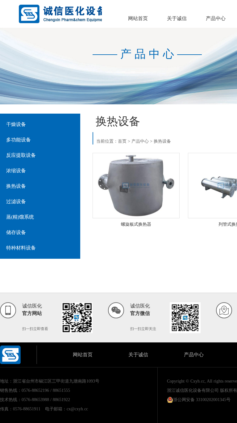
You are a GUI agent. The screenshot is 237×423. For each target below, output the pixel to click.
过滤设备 (16, 201)
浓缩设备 (16, 170)
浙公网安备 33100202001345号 (202, 399)
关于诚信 (177, 18)
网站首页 (138, 18)
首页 (122, 141)
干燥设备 (16, 124)
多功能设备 (18, 139)
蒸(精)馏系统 (20, 217)
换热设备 (16, 186)
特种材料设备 (21, 247)
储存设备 (16, 232)
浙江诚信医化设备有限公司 (193, 390)
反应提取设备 (21, 155)
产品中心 (216, 18)
